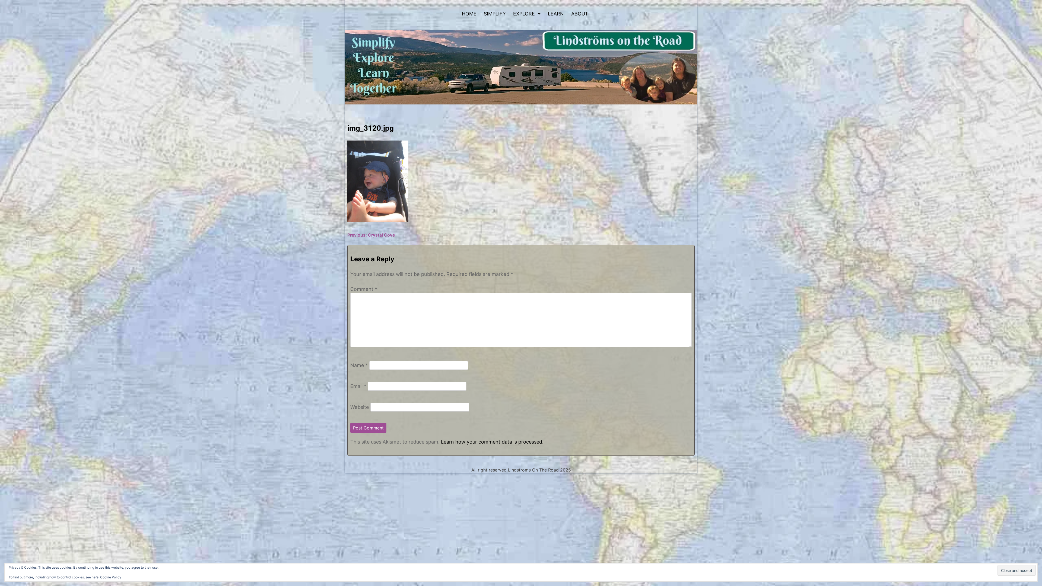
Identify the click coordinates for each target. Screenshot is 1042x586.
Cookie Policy (110, 577)
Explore (524, 14)
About (579, 14)
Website (359, 407)
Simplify (495, 14)
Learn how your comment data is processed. (492, 442)
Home (469, 14)
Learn (556, 14)
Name (359, 365)
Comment (363, 289)
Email (358, 386)
